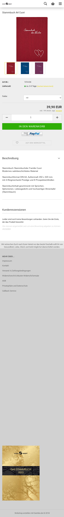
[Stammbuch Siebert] (6, 3)
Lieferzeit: (6, 86)
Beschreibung (10, 158)
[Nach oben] (55, 512)
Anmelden (6, 229)
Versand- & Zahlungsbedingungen (16, 271)
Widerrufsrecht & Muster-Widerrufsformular (20, 276)
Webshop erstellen (22, 513)
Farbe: (4, 96)
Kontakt (5, 266)
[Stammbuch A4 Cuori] (32, 39)
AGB (4, 281)
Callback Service (9, 291)
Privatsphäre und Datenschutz (15, 286)
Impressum (7, 261)
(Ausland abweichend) (45, 86)
